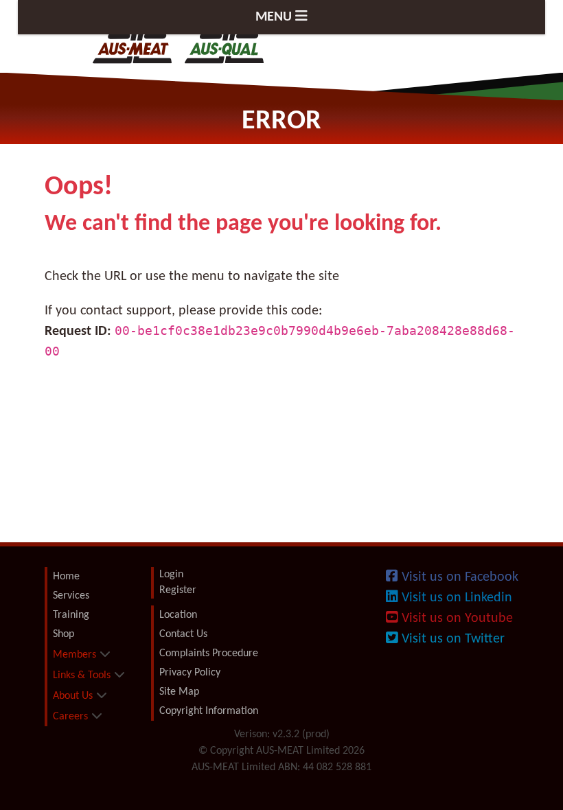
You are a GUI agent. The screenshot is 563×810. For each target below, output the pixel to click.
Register (177, 590)
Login (171, 574)
